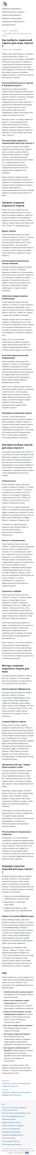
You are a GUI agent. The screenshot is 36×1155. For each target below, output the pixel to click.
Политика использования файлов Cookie (16, 1113)
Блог (3, 1104)
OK (27, 1153)
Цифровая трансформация (12, 18)
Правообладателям (8, 1119)
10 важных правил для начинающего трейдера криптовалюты (16, 1092)
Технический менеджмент (11, 15)
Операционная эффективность (13, 21)
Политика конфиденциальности (13, 1116)
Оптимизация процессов (10, 1141)
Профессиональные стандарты (13, 12)
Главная (4, 31)
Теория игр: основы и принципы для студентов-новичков (16, 1083)
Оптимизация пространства (11, 1144)
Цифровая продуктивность (12, 9)
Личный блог (14, 31)
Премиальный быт (9, 25)
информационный (22, 225)
